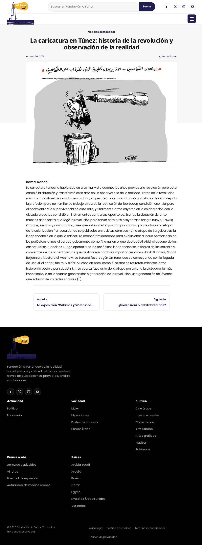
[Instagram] (183, 6)
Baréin (75, 478)
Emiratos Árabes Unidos (88, 499)
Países (76, 457)
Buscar (147, 6)
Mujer (75, 408)
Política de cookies (119, 528)
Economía (14, 415)
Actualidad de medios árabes (28, 485)
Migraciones (80, 415)
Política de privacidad (103, 537)
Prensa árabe (16, 457)
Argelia (76, 472)
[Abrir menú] (192, 18)
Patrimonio (143, 449)
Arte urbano (144, 429)
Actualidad (15, 401)
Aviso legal (96, 528)
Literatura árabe (147, 415)
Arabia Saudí (80, 465)
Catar (75, 485)
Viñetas (12, 472)
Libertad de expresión (22, 478)
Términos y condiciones (150, 528)
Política (12, 408)
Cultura (141, 401)
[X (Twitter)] (175, 6)
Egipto (75, 492)
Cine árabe (143, 408)
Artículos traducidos (21, 465)
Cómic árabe (145, 422)
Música (141, 443)
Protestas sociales (84, 422)
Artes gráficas (146, 436)
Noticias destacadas (101, 32)
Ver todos (78, 506)
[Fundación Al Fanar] (20, 7)
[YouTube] (192, 6)
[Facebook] (166, 6)
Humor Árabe (80, 429)
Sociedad (78, 401)
